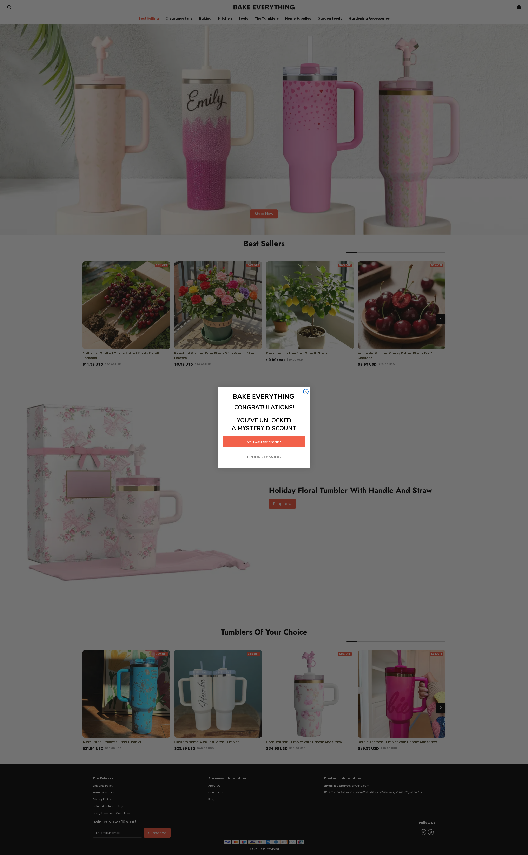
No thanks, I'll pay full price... (264, 456)
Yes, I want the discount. (264, 442)
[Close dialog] (305, 391)
